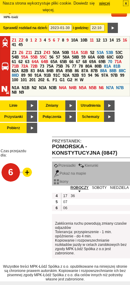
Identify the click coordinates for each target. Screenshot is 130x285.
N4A (63, 88)
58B (75, 57)
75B (59, 66)
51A (74, 52)
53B (109, 52)
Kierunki (91, 165)
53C (118, 52)
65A (53, 61)
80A (88, 66)
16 (125, 40)
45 (20, 44)
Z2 (21, 40)
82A (15, 71)
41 (14, 44)
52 (92, 52)
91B (47, 75)
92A (66, 75)
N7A (110, 88)
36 (73, 196)
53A (100, 52)
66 (71, 61)
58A (66, 57)
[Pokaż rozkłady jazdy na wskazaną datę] (113, 28)
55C (43, 57)
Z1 (14, 40)
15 (118, 40)
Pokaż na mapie (73, 173)
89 (23, 75)
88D (15, 75)
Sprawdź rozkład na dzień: (25, 28)
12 (98, 40)
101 (24, 80)
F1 (55, 80)
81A (107, 66)
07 (65, 202)
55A (24, 57)
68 (85, 61)
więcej (104, 3)
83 (33, 71)
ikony (64, 181)
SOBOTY (99, 188)
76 (67, 66)
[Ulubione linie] (25, 172)
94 (90, 75)
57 (58, 57)
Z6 (21, 52)
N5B (92, 88)
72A (24, 66)
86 (77, 71)
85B (68, 71)
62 (20, 61)
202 (41, 80)
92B (75, 75)
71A (118, 61)
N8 (14, 92)
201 (32, 80)
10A (74, 40)
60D (119, 57)
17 (65, 196)
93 (83, 75)
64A (35, 61)
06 (65, 208)
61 (14, 61)
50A (56, 52)
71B (15, 66)
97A (104, 75)
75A (50, 66)
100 (15, 80)
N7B (120, 88)
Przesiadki (67, 165)
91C (56, 75)
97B (114, 75)
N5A (82, 88)
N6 (101, 88)
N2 (34, 88)
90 (30, 75)
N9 (21, 92)
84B (50, 71)
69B (102, 61)
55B (34, 57)
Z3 (14, 52)
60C (110, 57)
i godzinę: (81, 28)
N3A (43, 88)
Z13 (37, 52)
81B (116, 66)
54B (15, 57)
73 (42, 66)
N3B (53, 88)
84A (40, 71)
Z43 (47, 52)
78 (81, 66)
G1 (62, 80)
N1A (15, 88)
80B (98, 66)
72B (34, 66)
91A (37, 75)
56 (51, 57)
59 (83, 57)
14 (111, 40)
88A (103, 71)
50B (65, 52)
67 (78, 61)
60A (91, 57)
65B (63, 61)
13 (105, 40)
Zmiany (52, 105)
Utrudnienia (91, 105)
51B (84, 52)
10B (83, 40)
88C (122, 71)
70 (110, 61)
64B (44, 61)
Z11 (29, 52)
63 (27, 61)
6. (48, 80)
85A (59, 71)
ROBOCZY (79, 188)
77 (74, 66)
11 (92, 40)
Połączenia (52, 117)
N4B (72, 88)
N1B (25, 88)
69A (92, 61)
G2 (69, 80)
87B (94, 71)
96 (97, 75)
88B (112, 71)
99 (122, 75)
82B (24, 71)
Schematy (90, 117)
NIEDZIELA (119, 188)
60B (100, 57)
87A (84, 71)
